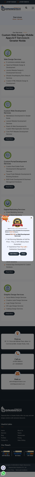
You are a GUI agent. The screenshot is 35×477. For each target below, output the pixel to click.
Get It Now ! (13, 253)
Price (23, 253)
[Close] (31, 217)
